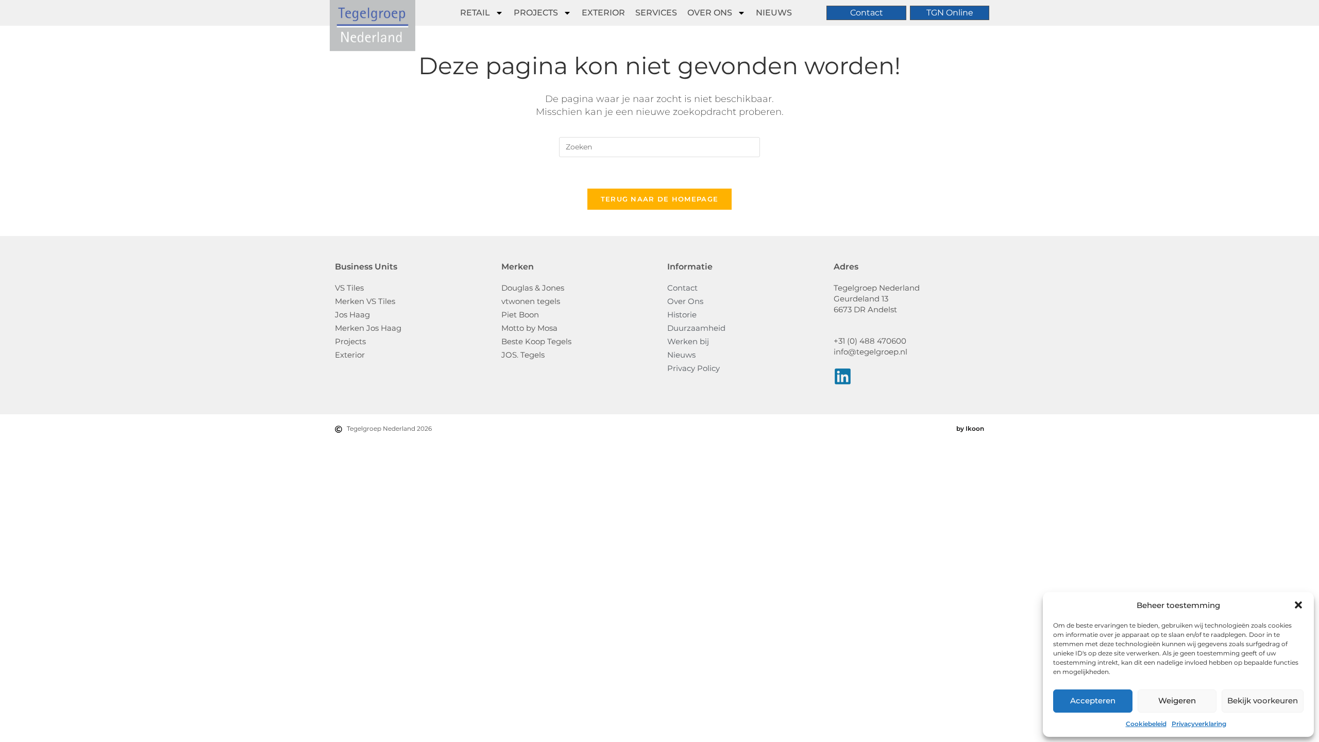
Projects (536, 13)
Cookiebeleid (1146, 724)
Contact (866, 13)
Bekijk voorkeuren (1262, 700)
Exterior (603, 13)
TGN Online (949, 13)
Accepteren (1092, 700)
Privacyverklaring (1199, 724)
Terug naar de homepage (660, 199)
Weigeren (1177, 700)
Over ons (709, 13)
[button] (1298, 605)
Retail (475, 13)
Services (656, 13)
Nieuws (774, 13)
